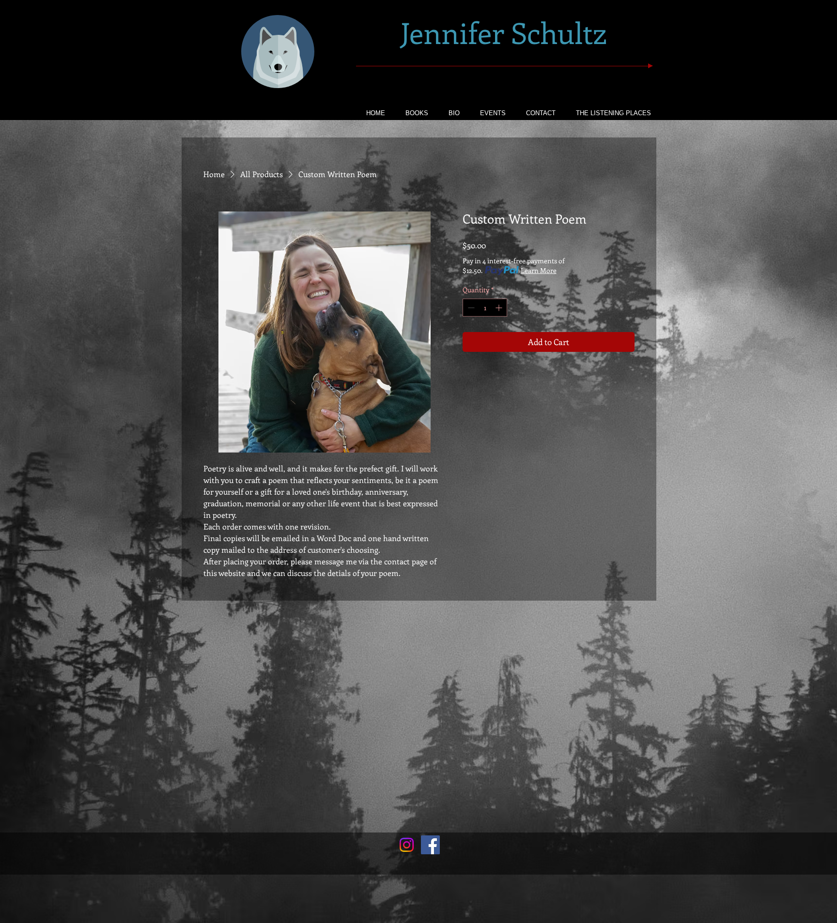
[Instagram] (406, 844)
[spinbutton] (485, 307)
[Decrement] (470, 307)
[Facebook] (430, 844)
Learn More (539, 270)
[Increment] (500, 307)
